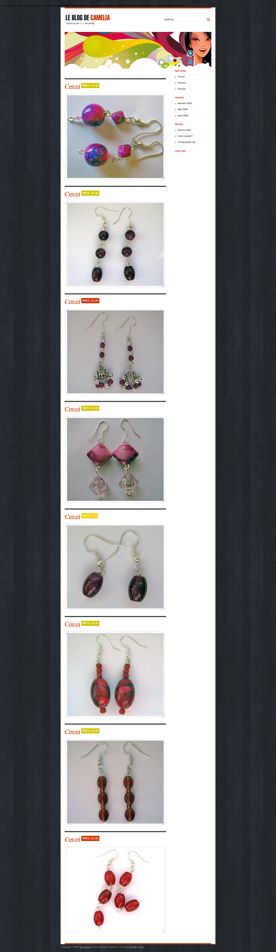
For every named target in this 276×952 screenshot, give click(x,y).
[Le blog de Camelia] (100, 20)
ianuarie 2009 (185, 103)
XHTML (132, 947)
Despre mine (184, 130)
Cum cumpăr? (185, 136)
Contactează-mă (186, 142)
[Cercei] (115, 136)
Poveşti (181, 89)
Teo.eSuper (85, 947)
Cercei (73, 86)
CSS (141, 947)
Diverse (182, 82)
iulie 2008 (182, 109)
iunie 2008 (183, 115)
